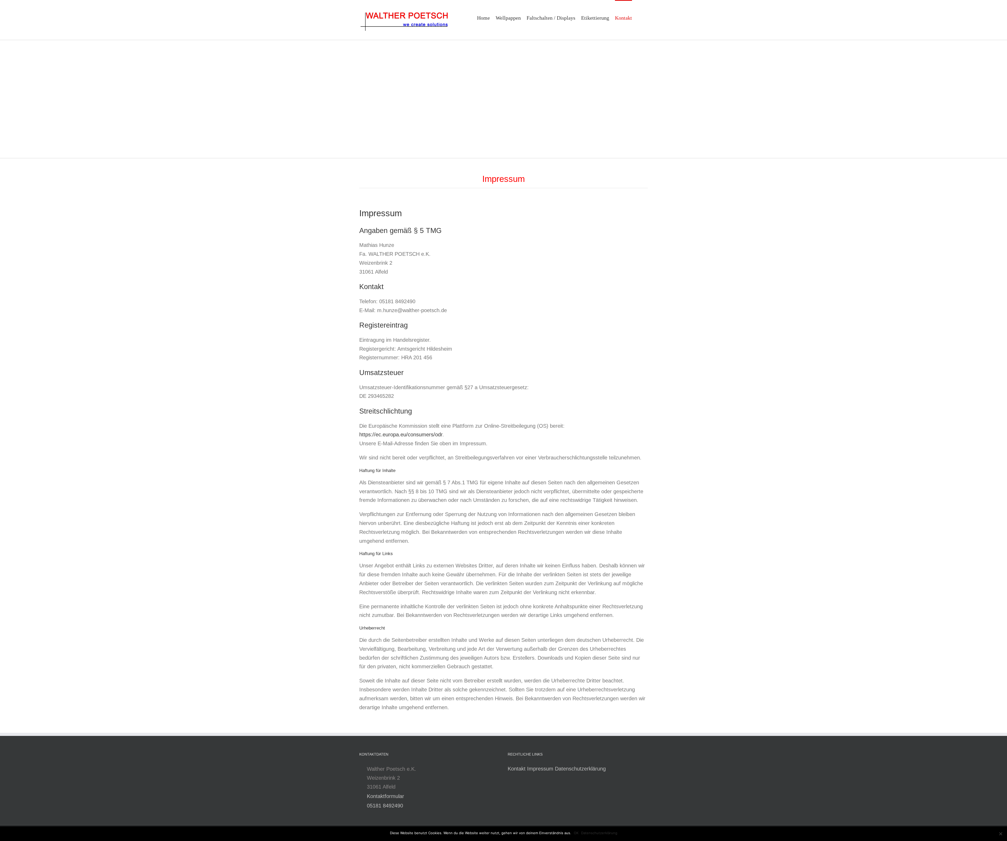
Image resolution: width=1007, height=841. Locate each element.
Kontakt (517, 769)
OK (576, 833)
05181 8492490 (385, 806)
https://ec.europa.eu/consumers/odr (400, 434)
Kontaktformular (385, 796)
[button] (640, 17)
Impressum (540, 769)
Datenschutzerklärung (580, 769)
